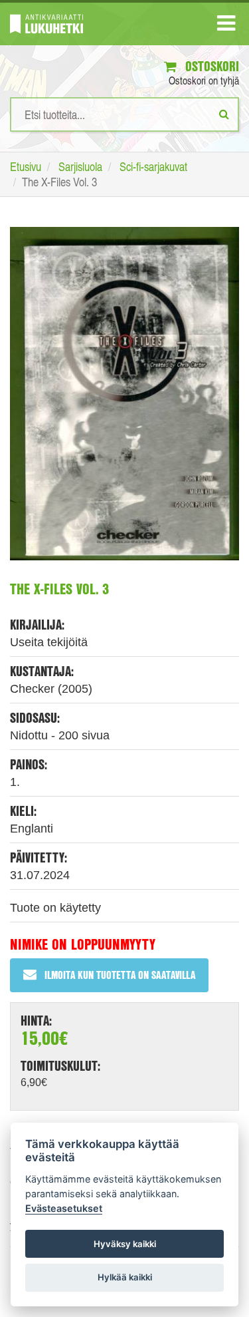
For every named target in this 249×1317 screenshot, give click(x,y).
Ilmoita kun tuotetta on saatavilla (119, 974)
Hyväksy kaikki (125, 1243)
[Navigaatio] (226, 26)
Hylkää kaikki (125, 1277)
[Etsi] (224, 113)
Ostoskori (210, 66)
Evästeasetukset (63, 1208)
